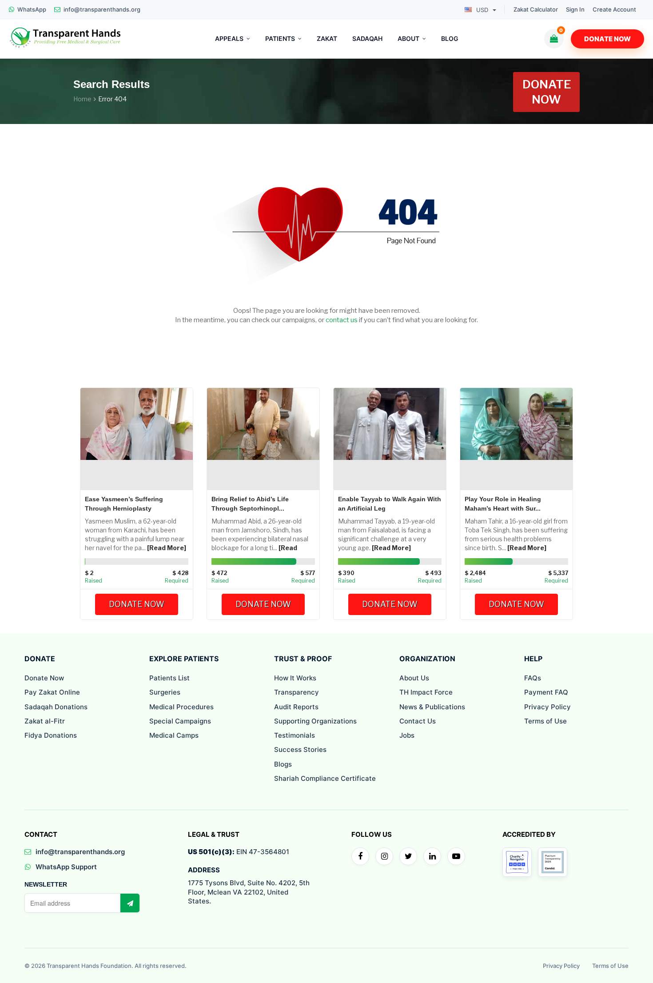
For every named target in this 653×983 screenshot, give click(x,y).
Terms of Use (545, 721)
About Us (414, 678)
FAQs (532, 678)
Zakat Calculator (536, 9)
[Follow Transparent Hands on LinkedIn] (432, 856)
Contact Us (417, 721)
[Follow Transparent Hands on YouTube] (456, 856)
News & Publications (432, 707)
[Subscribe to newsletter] (129, 903)
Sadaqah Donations (56, 707)
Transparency (296, 692)
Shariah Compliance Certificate (325, 778)
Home (82, 99)
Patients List (169, 678)
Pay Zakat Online (52, 692)
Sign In (575, 9)
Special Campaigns (180, 721)
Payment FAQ (546, 692)
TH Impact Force (426, 692)
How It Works (295, 678)
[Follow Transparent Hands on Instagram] (384, 856)
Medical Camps (174, 735)
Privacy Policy (547, 707)
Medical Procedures (181, 707)
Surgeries (164, 692)
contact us (342, 320)
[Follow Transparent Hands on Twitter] (408, 856)
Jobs (406, 735)
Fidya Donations (50, 735)
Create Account (614, 9)
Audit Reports (296, 707)
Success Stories (300, 749)
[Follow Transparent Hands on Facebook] (360, 856)
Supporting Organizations (315, 721)
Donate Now (607, 39)
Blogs (283, 764)
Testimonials (294, 735)
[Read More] (166, 547)
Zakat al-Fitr (44, 721)
